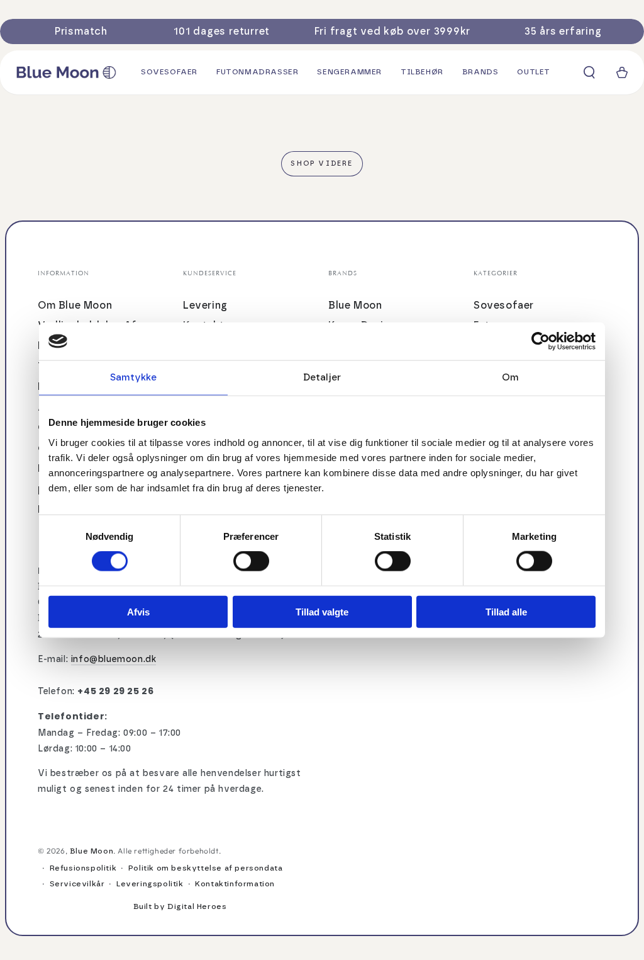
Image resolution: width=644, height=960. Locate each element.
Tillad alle (506, 611)
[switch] (251, 561)
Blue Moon (355, 305)
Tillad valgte (322, 611)
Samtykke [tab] (133, 377)
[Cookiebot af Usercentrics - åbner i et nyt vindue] (541, 341)
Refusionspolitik (83, 868)
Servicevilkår (77, 884)
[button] (589, 72)
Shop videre (322, 163)
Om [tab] (510, 377)
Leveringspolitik (150, 884)
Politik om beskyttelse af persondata (205, 868)
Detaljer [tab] (322, 377)
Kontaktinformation (235, 884)
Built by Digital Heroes (180, 906)
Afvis (138, 611)
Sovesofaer (504, 305)
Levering (205, 305)
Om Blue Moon (75, 305)
